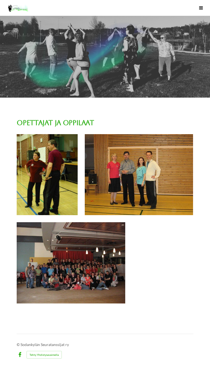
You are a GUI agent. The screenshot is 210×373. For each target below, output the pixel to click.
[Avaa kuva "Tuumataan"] (47, 174)
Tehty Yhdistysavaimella (44, 354)
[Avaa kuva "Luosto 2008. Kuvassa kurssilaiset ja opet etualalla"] (71, 262)
